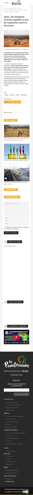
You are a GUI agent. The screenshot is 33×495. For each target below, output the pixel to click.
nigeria (12, 94)
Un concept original (10, 451)
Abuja (6, 94)
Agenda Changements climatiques (14, 443)
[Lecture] (6, 342)
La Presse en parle (10, 410)
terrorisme (24, 94)
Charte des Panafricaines (12, 407)
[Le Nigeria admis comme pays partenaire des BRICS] (16, 152)
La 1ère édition (9, 464)
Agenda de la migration (11, 427)
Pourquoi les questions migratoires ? (15, 416)
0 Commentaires (15, 49)
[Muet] (24, 342)
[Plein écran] (27, 342)
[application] (16, 337)
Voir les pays (9, 479)
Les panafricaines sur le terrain (13, 405)
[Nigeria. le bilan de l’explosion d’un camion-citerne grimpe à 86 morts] (16, 173)
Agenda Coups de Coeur (12, 473)
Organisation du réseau (11, 402)
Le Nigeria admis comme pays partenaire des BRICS (16, 160)
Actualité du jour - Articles (15, 8)
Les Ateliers (8, 459)
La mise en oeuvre (10, 419)
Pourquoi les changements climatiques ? (16, 433)
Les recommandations (11, 461)
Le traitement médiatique (12, 421)
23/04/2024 (7, 49)
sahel (17, 94)
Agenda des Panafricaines (12, 470)
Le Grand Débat (9, 456)
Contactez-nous (16, 375)
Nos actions (8, 424)
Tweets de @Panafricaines (10, 246)
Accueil (5, 8)
